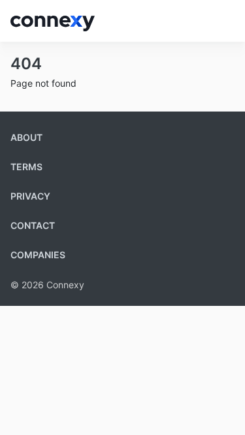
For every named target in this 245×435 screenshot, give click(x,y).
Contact (32, 225)
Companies (37, 254)
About (26, 137)
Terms (26, 166)
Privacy (30, 196)
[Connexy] (52, 20)
